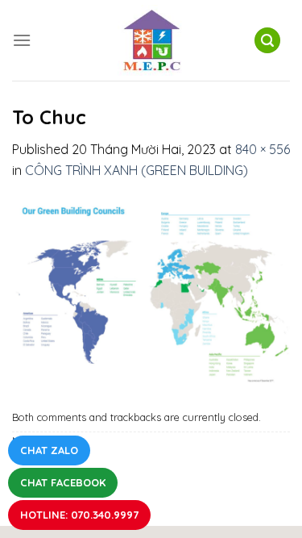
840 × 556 (262, 149)
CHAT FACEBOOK (62, 482)
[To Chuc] (151, 291)
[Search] (267, 40)
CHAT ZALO (49, 450)
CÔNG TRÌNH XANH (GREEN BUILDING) (136, 170)
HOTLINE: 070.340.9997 (79, 514)
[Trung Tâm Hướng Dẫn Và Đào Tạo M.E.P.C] (151, 40)
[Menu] (21, 40)
